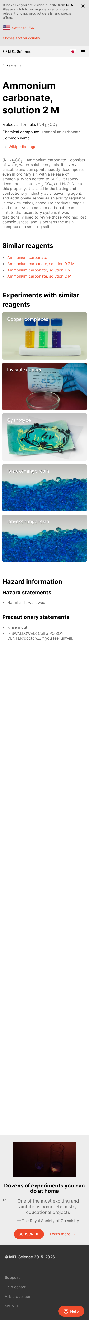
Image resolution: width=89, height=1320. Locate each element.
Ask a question (18, 1296)
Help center (15, 1286)
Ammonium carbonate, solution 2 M (39, 276)
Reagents (13, 65)
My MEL (12, 1306)
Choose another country (21, 38)
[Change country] (73, 51)
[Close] (83, 6)
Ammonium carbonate (27, 257)
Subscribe (29, 1234)
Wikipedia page (22, 146)
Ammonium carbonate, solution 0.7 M (41, 263)
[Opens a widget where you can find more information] (71, 1312)
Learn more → (62, 1234)
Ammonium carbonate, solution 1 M (39, 270)
